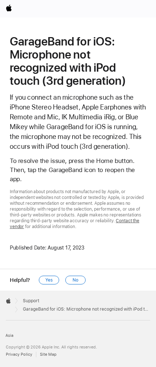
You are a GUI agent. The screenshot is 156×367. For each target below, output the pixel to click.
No (75, 280)
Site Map (48, 354)
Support (31, 300)
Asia (9, 335)
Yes (49, 280)
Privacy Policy (19, 354)
